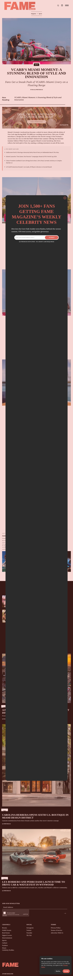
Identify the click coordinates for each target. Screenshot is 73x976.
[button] (62, 5)
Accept (66, 971)
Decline (58, 971)
